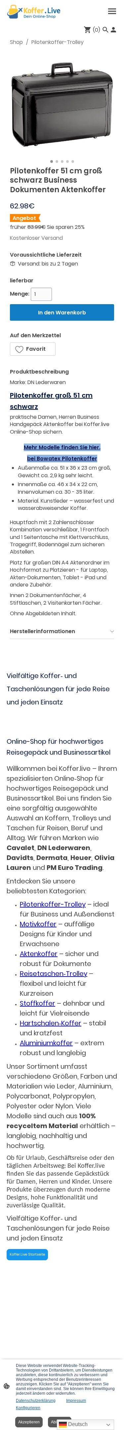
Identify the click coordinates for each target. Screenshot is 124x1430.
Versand (52, 238)
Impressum (76, 1400)
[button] (33, 349)
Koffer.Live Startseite (27, 1254)
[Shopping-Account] (113, 30)
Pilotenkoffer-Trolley (57, 42)
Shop (16, 42)
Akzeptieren (29, 1422)
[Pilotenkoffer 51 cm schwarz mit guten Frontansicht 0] (62, 105)
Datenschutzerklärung (36, 1400)
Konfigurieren (28, 1408)
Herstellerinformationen (42, 631)
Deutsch (77, 1424)
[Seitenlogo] (34, 11)
